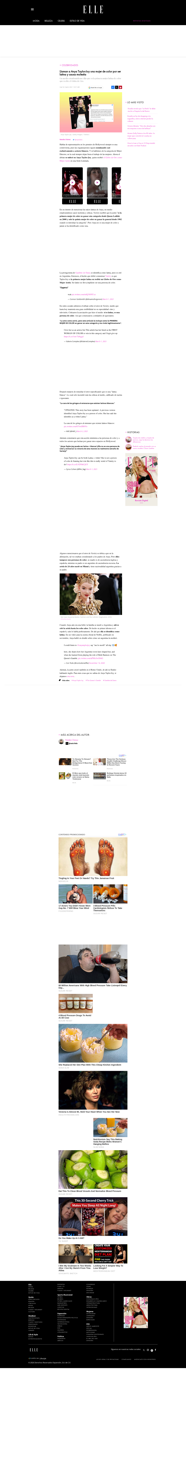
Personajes (33, 1324)
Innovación (91, 1336)
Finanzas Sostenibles (95, 1334)
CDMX (88, 1286)
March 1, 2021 (108, 299)
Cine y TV (61, 1286)
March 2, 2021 (82, 431)
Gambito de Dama (83, 272)
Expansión (61, 1313)
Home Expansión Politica (67, 1317)
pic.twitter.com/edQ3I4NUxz (84, 294)
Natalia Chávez (71, 740)
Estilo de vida (77, 20)
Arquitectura (92, 1305)
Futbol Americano (64, 1301)
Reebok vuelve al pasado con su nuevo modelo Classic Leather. (144, 447)
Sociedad (90, 1292)
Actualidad (91, 1313)
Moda (36, 20)
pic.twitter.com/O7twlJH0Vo (75, 426)
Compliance (126, 1359)
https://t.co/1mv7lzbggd (74, 336)
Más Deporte (62, 1305)
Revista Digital (141, 500)
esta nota (70, 676)
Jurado (31, 1330)
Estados (89, 1288)
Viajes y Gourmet (35, 1309)
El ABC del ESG (92, 1338)
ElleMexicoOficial (157, 1349)
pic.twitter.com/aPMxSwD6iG (90, 658)
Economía (61, 1320)
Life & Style (33, 1334)
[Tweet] (116, 87)
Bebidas (31, 1320)
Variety (108, 276)
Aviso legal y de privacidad (107, 1359)
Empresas (61, 1315)
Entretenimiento (35, 1339)
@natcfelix (78, 140)
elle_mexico (149, 1349)
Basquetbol (62, 1303)
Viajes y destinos (35, 1322)
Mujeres (60, 1330)
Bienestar (32, 1326)
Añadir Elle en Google (96, 87)
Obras (59, 1326)
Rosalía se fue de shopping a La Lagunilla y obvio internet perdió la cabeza (140, 118)
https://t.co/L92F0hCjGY (77, 464)
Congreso (90, 1284)
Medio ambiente (92, 1326)
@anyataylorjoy (83, 645)
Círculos (32, 1303)
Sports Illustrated (64, 1295)
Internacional (63, 1322)
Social (89, 1328)
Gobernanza (91, 1330)
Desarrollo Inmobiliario (96, 1301)
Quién (31, 1297)
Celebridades (70, 65)
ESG (58, 1328)
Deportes (61, 1284)
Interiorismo (91, 1307)
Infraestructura (93, 1303)
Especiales (90, 1320)
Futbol (60, 1297)
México (60, 1340)
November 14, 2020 (97, 663)
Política (60, 1336)
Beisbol (60, 1299)
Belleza (49, 20)
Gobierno (61, 1338)
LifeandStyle (62, 1332)
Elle (29, 1284)
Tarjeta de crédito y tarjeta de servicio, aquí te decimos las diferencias (143, 440)
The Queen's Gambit (94, 680)
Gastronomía (34, 1318)
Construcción (92, 1299)
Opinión (89, 1290)
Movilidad (90, 1332)
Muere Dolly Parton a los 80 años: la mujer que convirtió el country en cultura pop (141, 136)
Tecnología (62, 1324)
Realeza (31, 1301)
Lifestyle (60, 1307)
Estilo (30, 1336)
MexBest (32, 1316)
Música (60, 1288)
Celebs (61, 20)
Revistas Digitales (142, 21)
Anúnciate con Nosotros (145, 1359)
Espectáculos (34, 1299)
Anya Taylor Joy (78, 680)
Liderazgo (90, 1315)
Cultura (31, 1311)
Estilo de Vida (34, 1328)
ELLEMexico (143, 1350)
